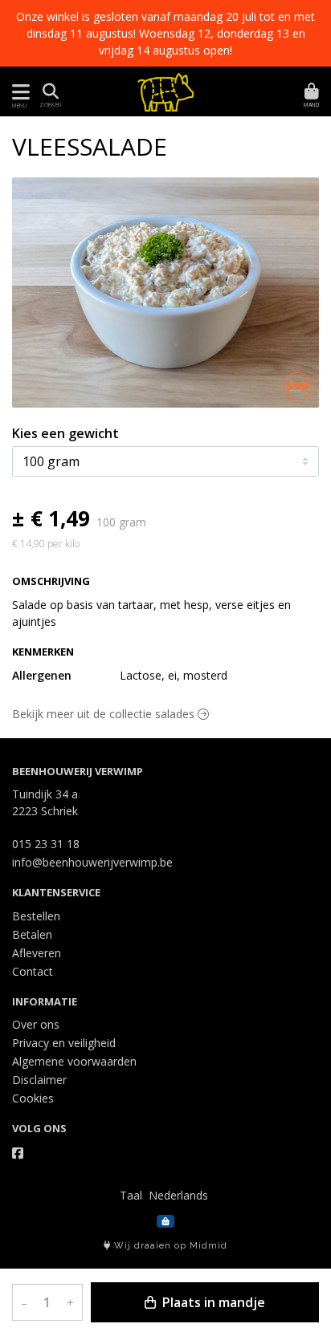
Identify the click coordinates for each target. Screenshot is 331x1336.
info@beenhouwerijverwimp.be (92, 862)
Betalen (32, 934)
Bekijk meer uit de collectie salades (105, 713)
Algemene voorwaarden (74, 1061)
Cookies (33, 1098)
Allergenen (42, 675)
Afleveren (36, 952)
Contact (32, 971)
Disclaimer (39, 1079)
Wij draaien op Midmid (169, 1246)
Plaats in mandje (212, 1302)
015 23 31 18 (46, 843)
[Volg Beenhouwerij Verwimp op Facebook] (17, 1153)
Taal (131, 1195)
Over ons (35, 1024)
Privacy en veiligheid (64, 1042)
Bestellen (36, 916)
